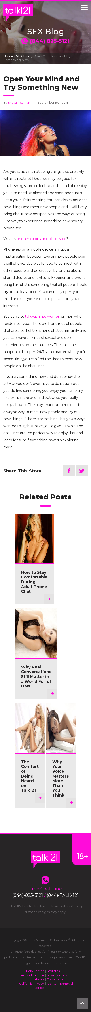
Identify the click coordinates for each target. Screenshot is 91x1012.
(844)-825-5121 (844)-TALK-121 (45, 895)
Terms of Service (32, 975)
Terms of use (56, 979)
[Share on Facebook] (69, 470)
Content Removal (60, 983)
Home (8, 56)
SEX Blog (23, 56)
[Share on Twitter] (82, 470)
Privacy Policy (57, 975)
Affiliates (53, 971)
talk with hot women (42, 316)
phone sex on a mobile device (41, 239)
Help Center (35, 971)
